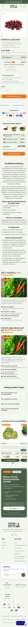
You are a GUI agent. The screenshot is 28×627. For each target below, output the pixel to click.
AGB (15, 542)
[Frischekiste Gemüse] (16, 127)
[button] (3, 6)
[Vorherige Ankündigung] (2, 2)
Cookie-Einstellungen (20, 561)
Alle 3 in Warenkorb (14, 153)
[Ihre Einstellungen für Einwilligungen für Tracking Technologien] (25, 624)
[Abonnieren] (23, 575)
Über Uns (4, 545)
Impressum (17, 553)
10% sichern (13, 508)
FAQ (3, 548)
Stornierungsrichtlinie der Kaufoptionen (20, 557)
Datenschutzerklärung (20, 545)
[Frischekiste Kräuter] (24, 127)
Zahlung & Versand (19, 551)
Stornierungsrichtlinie (20, 619)
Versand (9, 52)
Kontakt (4, 542)
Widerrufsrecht (18, 548)
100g (23, 450)
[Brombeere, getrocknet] (7, 127)
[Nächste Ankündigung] (25, 2)
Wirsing (3, 443)
